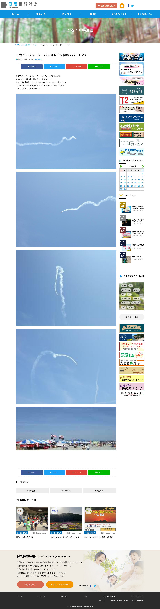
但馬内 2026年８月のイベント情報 (138, 245)
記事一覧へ (66, 491)
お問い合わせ (138, 600)
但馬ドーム (135, 303)
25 (128, 186)
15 (142, 180)
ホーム (16, 14)
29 (142, 186)
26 (132, 186)
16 (121, 183)
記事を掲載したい (108, 6)
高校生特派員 (126, 298)
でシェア (32, 67)
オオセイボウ (136, 257)
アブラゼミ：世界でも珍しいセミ (138, 220)
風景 (130, 285)
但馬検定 (131, 307)
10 (125, 180)
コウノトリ (125, 303)
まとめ (124, 285)
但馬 (123, 307)
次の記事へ (99, 491)
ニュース (42, 14)
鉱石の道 (136, 298)
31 (125, 189)
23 (121, 186)
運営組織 (101, 600)
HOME (17, 45)
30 (121, 189)
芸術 (123, 294)
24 (125, 186)
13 (135, 180)
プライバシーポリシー (119, 600)
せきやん (39, 59)
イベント (68, 14)
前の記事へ (32, 491)
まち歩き (136, 290)
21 (139, 183)
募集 (94, 14)
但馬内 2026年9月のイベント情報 (138, 207)
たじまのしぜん (146, 14)
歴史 (129, 294)
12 (132, 180)
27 (135, 186)
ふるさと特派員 (120, 14)
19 (132, 183)
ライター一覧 (131, 317)
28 (139, 186)
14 (139, 180)
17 (125, 183)
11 (128, 180)
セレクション (126, 290)
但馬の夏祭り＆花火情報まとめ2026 (138, 232)
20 (135, 183)
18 (128, 183)
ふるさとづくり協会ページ (59, 584)
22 (142, 183)
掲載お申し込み (30, 585)
